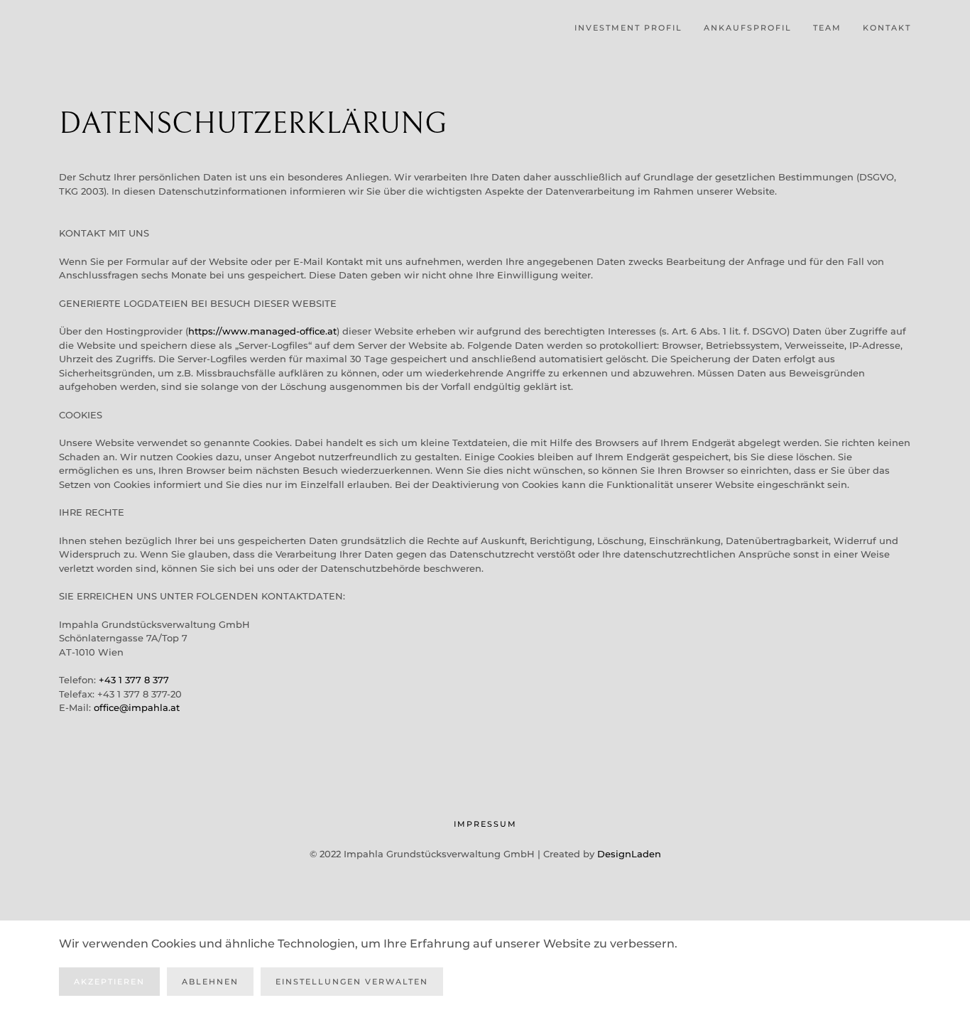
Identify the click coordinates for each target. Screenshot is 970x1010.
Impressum (485, 824)
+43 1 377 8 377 (134, 679)
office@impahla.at (137, 707)
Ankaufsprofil (748, 28)
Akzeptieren (109, 982)
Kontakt (887, 28)
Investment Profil (628, 28)
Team (827, 28)
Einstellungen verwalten (352, 982)
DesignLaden (629, 853)
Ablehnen (210, 982)
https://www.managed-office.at (262, 331)
